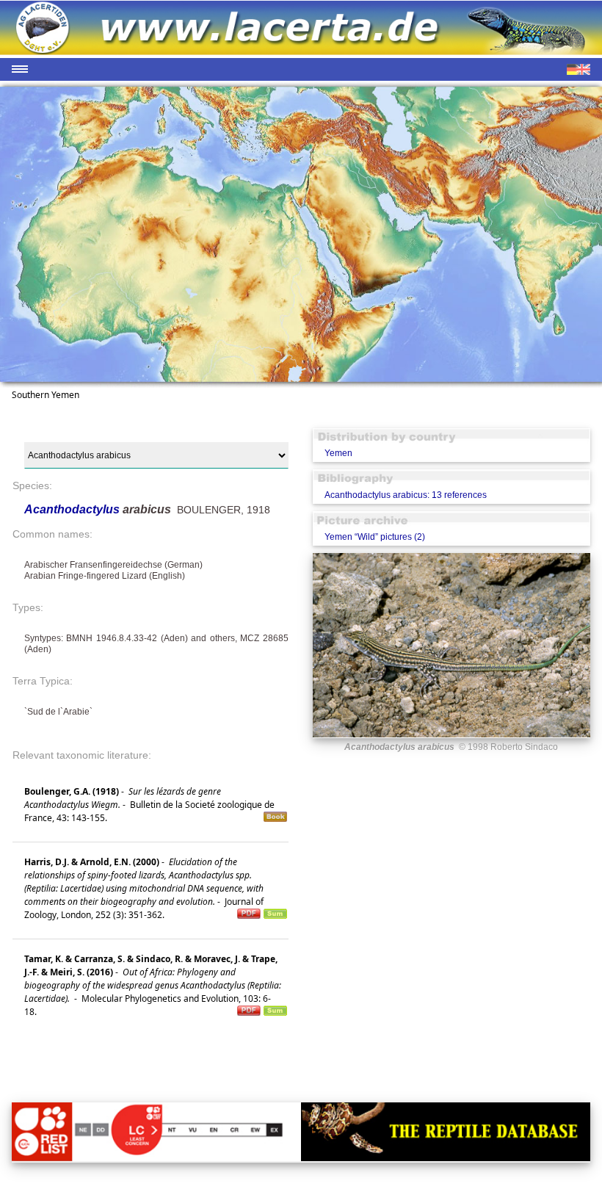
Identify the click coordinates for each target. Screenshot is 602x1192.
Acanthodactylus (73, 509)
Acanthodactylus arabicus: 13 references (405, 495)
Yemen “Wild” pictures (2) (374, 537)
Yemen (338, 453)
